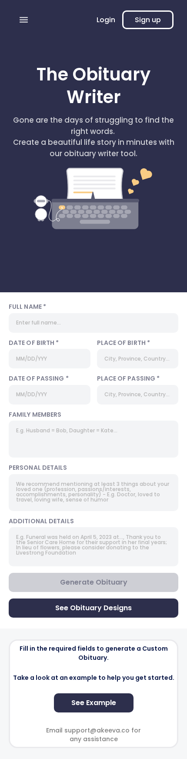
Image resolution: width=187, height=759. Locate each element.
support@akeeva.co (97, 730)
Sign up (148, 20)
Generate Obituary (93, 582)
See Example (93, 703)
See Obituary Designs (93, 608)
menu (23, 19)
